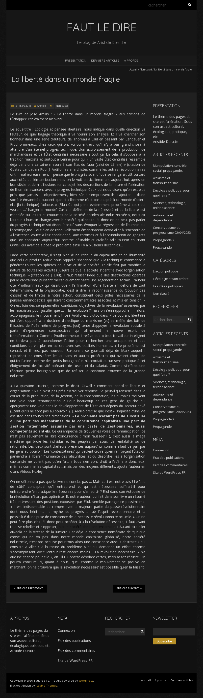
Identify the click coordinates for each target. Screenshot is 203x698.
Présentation (75, 60)
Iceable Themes (46, 685)
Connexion (161, 450)
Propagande (162, 247)
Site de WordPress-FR (169, 472)
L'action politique (165, 271)
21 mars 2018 (23, 105)
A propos (131, 60)
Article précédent (30, 588)
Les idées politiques (168, 286)
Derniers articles (105, 60)
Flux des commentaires (170, 465)
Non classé (146, 69)
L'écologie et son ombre (171, 278)
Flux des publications (168, 457)
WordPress (86, 680)
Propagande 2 (163, 240)
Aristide (41, 105)
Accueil (133, 69)
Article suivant (128, 588)
